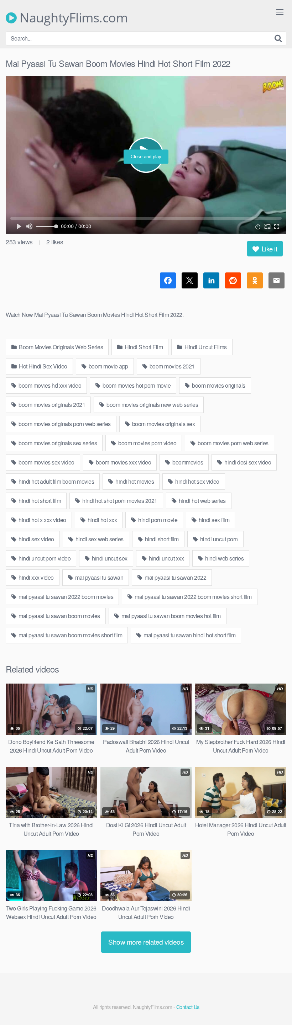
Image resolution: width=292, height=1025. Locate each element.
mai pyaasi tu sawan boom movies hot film (170, 616)
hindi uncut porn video (44, 558)
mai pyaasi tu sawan (98, 577)
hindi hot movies (134, 481)
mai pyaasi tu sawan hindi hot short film (189, 635)
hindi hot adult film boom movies (55, 481)
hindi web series (224, 558)
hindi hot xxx (101, 520)
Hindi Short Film (143, 347)
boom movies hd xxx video (49, 385)
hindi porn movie (157, 520)
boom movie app (107, 366)
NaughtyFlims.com (72, 17)
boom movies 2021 (171, 366)
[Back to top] (272, 1002)
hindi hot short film (39, 500)
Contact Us (187, 1006)
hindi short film (161, 539)
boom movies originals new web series (151, 404)
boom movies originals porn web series (64, 424)
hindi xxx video (35, 577)
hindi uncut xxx (165, 558)
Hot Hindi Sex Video (42, 366)
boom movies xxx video (122, 462)
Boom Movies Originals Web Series (60, 347)
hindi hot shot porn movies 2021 (119, 500)
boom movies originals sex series (57, 443)
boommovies (187, 462)
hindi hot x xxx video (41, 520)
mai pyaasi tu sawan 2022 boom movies (65, 597)
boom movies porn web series (232, 443)
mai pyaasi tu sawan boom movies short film (69, 635)
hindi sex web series (99, 539)
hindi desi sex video (247, 462)
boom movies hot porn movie (136, 385)
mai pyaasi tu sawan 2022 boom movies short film (193, 597)
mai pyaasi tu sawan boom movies (58, 616)
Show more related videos (146, 941)
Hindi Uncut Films (205, 347)
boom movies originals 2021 (51, 404)
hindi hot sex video (196, 481)
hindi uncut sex (109, 558)
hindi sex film (214, 520)
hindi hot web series (201, 500)
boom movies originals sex (163, 424)
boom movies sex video (45, 462)
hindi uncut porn (218, 539)
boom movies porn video (147, 443)
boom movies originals (218, 385)
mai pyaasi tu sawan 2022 (175, 577)
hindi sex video (35, 539)
